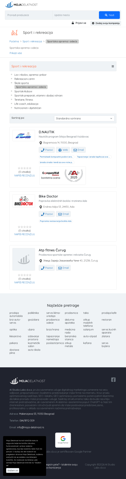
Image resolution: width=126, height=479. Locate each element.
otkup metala (69, 344)
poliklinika (33, 312)
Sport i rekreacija (32, 41)
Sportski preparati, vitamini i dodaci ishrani (38, 95)
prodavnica (71, 312)
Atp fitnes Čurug (52, 250)
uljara (31, 329)
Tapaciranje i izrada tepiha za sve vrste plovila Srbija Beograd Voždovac (94, 157)
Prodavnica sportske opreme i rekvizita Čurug (65, 254)
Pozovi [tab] (49, 149)
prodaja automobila (16, 314)
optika (13, 329)
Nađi (111, 15)
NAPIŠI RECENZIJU (24, 175)
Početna (14, 41)
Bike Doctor (48, 196)
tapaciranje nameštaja (53, 338)
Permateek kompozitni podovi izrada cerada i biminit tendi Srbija (57, 157)
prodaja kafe (109, 312)
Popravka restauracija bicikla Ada (55, 221)
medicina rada (70, 331)
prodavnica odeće (52, 321)
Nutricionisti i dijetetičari (27, 108)
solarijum (88, 329)
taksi (86, 312)
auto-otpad (90, 336)
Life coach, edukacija (26, 103)
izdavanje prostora (33, 338)
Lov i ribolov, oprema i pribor (30, 74)
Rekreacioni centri (24, 78)
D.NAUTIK (46, 132)
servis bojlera (106, 344)
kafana (87, 343)
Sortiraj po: (18, 117)
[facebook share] (113, 379)
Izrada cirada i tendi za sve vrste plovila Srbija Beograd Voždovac (57, 162)
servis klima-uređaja (53, 314)
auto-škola (34, 349)
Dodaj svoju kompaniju (107, 23)
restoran (107, 319)
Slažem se (13, 470)
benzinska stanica (70, 338)
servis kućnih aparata (109, 331)
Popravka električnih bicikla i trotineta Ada (63, 200)
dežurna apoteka (70, 321)
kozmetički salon (34, 344)
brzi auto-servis (15, 321)
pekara (14, 343)
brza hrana (52, 329)
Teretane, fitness (23, 99)
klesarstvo (15, 336)
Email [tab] (80, 149)
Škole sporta (21, 83)
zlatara (106, 336)
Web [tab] (65, 149)
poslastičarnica (55, 343)
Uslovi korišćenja (51, 467)
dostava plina (14, 351)
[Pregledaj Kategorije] (112, 66)
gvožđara (33, 319)
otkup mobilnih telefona (88, 322)
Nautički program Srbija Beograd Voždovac (64, 136)
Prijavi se (80, 22)
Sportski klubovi (23, 91)
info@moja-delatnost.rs (30, 427)
